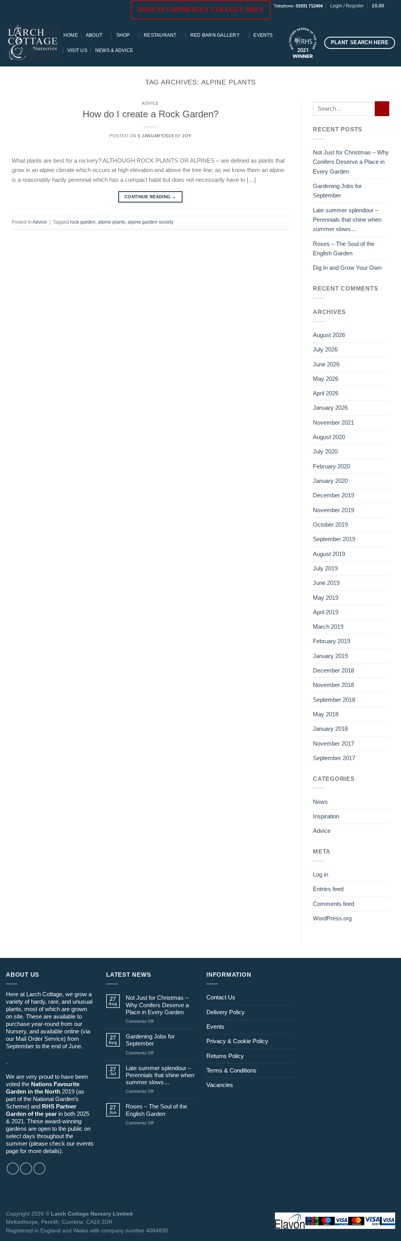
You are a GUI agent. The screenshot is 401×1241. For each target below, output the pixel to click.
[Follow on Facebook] (370, 15)
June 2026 (326, 364)
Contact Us (220, 997)
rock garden (83, 222)
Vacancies (219, 1084)
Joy (186, 135)
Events (263, 35)
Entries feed (328, 889)
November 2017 (333, 743)
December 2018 (333, 670)
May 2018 (325, 714)
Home (70, 35)
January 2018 (330, 728)
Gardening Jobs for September (337, 191)
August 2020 (329, 437)
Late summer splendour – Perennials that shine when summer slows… (347, 220)
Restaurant (160, 35)
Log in (320, 874)
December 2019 (333, 495)
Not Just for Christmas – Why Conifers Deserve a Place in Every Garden (351, 162)
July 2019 (325, 568)
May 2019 (325, 597)
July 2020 (325, 451)
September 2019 (334, 539)
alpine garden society (150, 222)
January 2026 (330, 407)
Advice (150, 103)
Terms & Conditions (231, 1070)
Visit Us (77, 50)
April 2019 (325, 612)
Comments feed (333, 903)
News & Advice (114, 50)
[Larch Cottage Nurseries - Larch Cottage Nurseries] (33, 43)
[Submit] (382, 108)
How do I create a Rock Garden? (151, 114)
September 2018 (334, 699)
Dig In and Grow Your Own (347, 267)
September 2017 (334, 758)
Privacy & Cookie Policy (237, 1041)
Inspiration (326, 816)
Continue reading (150, 196)
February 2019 (331, 641)
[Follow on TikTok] (384, 15)
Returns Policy (225, 1056)
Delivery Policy (225, 1012)
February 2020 (331, 466)
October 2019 (330, 524)
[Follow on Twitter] (39, 1168)
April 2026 (325, 393)
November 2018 (333, 684)
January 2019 (330, 656)
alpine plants (111, 222)
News (320, 801)
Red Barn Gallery (215, 35)
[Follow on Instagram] (377, 15)
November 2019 (333, 510)
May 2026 (325, 378)
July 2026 (325, 349)
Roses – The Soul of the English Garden (343, 248)
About (94, 35)
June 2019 (326, 582)
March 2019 (328, 626)
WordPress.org (332, 918)
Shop (123, 35)
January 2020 (330, 480)
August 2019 (329, 554)
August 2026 (329, 335)
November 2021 (333, 422)
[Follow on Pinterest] (391, 15)
